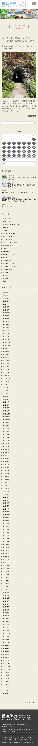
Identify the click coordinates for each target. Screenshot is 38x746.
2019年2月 (6, 550)
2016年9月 (6, 637)
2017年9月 (6, 601)
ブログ (10, 737)
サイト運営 (19, 739)
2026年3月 (6, 307)
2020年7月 (6, 500)
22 (34, 151)
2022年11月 (6, 417)
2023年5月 (6, 399)
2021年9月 (6, 458)
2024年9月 (6, 351)
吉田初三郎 (6, 251)
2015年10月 (6, 669)
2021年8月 (6, 461)
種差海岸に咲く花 (8, 263)
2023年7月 (6, 393)
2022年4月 (6, 438)
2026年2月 (6, 310)
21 (29, 151)
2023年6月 (6, 396)
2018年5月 (6, 577)
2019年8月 (6, 533)
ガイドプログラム (8, 236)
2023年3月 (6, 405)
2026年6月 (6, 298)
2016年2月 (6, 657)
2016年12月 (6, 628)
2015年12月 (6, 663)
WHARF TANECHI (8, 222)
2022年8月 (6, 426)
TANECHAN (6, 219)
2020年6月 (6, 503)
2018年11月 (6, 559)
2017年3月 (6, 619)
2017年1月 (6, 625)
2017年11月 (6, 595)
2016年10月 (6, 634)
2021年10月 (6, 455)
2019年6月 (6, 538)
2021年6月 (6, 467)
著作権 (4, 739)
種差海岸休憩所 (8, 269)
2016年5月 (6, 648)
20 (24, 151)
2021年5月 (6, 470)
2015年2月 (6, 693)
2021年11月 (6, 452)
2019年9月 (6, 530)
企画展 (5, 248)
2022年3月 (6, 441)
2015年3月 (6, 690)
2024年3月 (6, 369)
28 (29, 155)
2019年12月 (6, 521)
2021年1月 (6, 482)
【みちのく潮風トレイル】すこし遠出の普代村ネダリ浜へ (18, 39)
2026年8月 (6, 292)
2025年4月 (6, 331)
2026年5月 (6, 301)
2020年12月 (6, 485)
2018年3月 (6, 583)
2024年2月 (6, 372)
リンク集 (16, 737)
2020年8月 (6, 497)
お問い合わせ (27, 739)
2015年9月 (6, 672)
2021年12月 (6, 449)
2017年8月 (6, 604)
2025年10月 (6, 313)
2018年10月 (6, 562)
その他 (5, 230)
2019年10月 (6, 527)
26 (19, 155)
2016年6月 (6, 645)
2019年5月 (6, 541)
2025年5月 (6, 328)
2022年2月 (6, 443)
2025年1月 (6, 339)
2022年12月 (6, 414)
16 (4, 151)
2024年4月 (6, 366)
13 (24, 147)
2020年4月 (6, 509)
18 (14, 151)
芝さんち (5, 272)
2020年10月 (6, 491)
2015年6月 (6, 681)
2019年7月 (6, 536)
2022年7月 (6, 429)
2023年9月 (6, 387)
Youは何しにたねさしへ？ (11, 225)
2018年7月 (6, 571)
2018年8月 (6, 568)
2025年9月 (6, 316)
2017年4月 (6, 616)
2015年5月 (6, 684)
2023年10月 (6, 384)
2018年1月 (6, 589)
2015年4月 (6, 687)
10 (9, 147)
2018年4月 (6, 580)
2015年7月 (6, 678)
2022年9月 (6, 423)
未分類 (5, 257)
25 (14, 155)
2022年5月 (6, 434)
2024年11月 (6, 345)
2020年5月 (6, 506)
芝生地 (5, 275)
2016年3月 (6, 654)
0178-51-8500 (8, 726)
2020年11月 (6, 488)
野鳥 (4, 281)
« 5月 (3, 163)
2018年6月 (6, 574)
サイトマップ (11, 739)
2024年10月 (6, 348)
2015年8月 (6, 675)
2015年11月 (6, 666)
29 (34, 155)
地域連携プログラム (9, 254)
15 (34, 147)
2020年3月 (6, 512)
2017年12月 (6, 592)
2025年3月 (6, 334)
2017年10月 (6, 598)
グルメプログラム (8, 239)
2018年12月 (6, 556)
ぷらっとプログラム (26, 46)
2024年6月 (6, 360)
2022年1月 (6, 446)
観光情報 (11, 48)
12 (19, 147)
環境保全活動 (7, 260)
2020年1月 (6, 518)
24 (9, 155)
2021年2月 (6, 479)
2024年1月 (6, 375)
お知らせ (5, 227)
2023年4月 (6, 402)
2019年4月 (6, 544)
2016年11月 (6, 631)
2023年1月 (6, 411)
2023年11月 (6, 381)
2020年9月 (6, 494)
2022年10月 (6, 420)
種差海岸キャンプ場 (9, 266)
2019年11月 (6, 524)
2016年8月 (6, 639)
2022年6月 (6, 432)
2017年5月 (6, 613)
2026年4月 (6, 304)
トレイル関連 (7, 245)
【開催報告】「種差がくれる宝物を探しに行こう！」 (18, 192)
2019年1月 (6, 553)
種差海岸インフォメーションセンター (20, 5)
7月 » (34, 163)
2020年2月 (6, 515)
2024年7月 (6, 357)
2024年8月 (6, 354)
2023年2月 (6, 408)
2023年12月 (6, 378)
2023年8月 (6, 390)
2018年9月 (6, 565)
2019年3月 (6, 547)
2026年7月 (6, 295)
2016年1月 (6, 660)
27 (24, 155)
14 (29, 147)
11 (14, 147)
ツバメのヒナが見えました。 (10, 206)
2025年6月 (6, 325)
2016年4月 (6, 651)
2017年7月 (6, 607)
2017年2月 (6, 622)
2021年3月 (6, 476)
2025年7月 (6, 322)
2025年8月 (6, 319)
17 (9, 151)
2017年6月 (6, 610)
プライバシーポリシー (27, 737)
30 (4, 159)
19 (19, 151)
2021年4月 (6, 473)
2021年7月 (6, 464)
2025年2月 (6, 337)
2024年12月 (6, 342)
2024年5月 (6, 363)
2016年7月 (6, 642)
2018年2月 (6, 586)
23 (4, 155)
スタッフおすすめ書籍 (10, 242)
